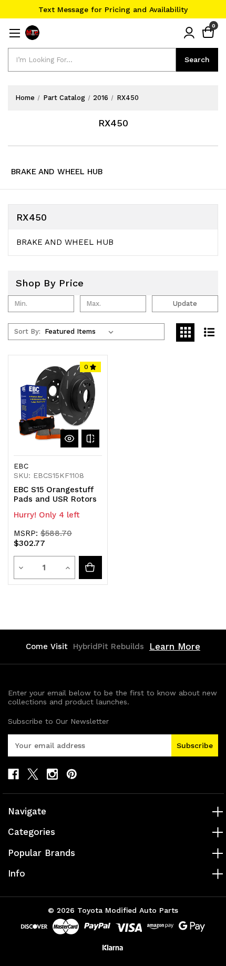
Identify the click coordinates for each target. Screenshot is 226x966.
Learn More (174, 646)
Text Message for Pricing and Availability (113, 9)
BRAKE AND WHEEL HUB (56, 171)
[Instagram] (52, 774)
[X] (32, 774)
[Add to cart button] (90, 567)
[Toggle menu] (14, 32)
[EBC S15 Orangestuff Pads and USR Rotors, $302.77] (58, 405)
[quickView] (69, 438)
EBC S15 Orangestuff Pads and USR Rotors (55, 494)
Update (185, 303)
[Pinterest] (71, 774)
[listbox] (81, 332)
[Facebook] (13, 774)
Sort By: (27, 331)
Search (197, 59)
